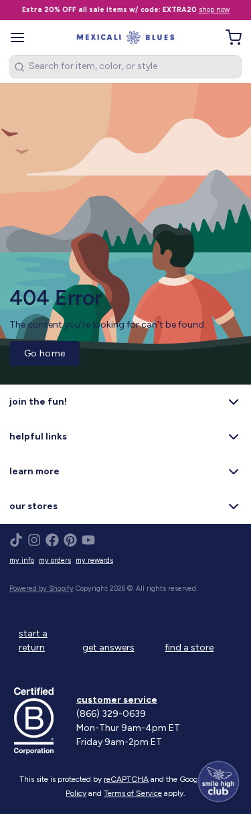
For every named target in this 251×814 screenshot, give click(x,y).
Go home (44, 353)
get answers (108, 647)
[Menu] (22, 37)
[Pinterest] (70, 540)
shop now (214, 9)
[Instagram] (34, 540)
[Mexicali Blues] (125, 37)
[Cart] (229, 37)
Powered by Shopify (41, 588)
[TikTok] (16, 540)
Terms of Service (133, 793)
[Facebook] (52, 540)
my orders (55, 560)
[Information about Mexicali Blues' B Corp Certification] (40, 720)
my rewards (94, 560)
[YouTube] (88, 540)
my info (21, 560)
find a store (189, 647)
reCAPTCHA (126, 779)
